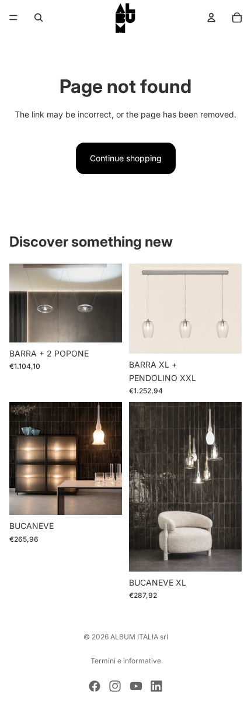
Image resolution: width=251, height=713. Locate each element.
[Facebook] (95, 686)
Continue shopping (126, 158)
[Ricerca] (38, 17)
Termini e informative (125, 660)
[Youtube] (136, 686)
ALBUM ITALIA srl (139, 636)
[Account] (211, 17)
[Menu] (13, 17)
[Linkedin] (156, 686)
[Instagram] (115, 686)
